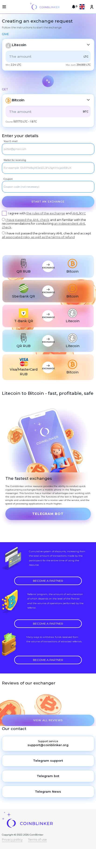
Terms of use (37, 839)
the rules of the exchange (45, 213)
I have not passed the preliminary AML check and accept (46, 235)
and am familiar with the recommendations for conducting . (44, 223)
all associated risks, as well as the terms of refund (38, 237)
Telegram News (48, 791)
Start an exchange (48, 201)
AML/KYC (79, 213)
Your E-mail (10, 141)
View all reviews (48, 720)
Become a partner (48, 580)
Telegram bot (48, 514)
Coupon (8, 178)
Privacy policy (12, 839)
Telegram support (48, 760)
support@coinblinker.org (48, 745)
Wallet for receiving (14, 160)
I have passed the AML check (27, 220)
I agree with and (47, 213)
